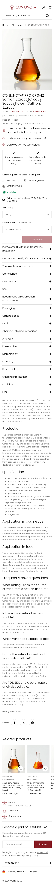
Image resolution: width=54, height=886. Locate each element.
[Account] (44, 7)
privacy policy (30, 855)
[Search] (47, 15)
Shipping (18, 123)
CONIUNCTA (17, 111)
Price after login (10, 119)
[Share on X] (23, 722)
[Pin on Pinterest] (32, 722)
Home (5, 25)
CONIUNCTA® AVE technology (23, 144)
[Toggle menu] (4, 7)
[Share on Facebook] (14, 722)
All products (18, 25)
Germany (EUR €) (15, 871)
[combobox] (27, 15)
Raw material (39, 111)
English (33, 871)
